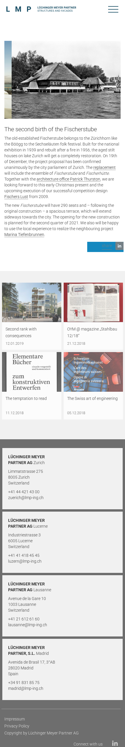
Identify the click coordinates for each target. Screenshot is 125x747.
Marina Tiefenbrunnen (24, 234)
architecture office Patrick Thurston (68, 179)
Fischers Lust (16, 196)
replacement (104, 167)
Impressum (14, 719)
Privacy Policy (16, 726)
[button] (105, 247)
